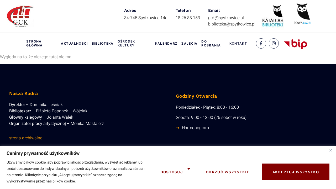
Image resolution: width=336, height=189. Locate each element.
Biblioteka (103, 43)
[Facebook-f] (261, 43)
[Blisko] (330, 150)
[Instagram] (274, 43)
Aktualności (74, 43)
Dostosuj (171, 172)
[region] (168, 167)
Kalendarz (166, 43)
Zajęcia (189, 43)
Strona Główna (34, 43)
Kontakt (238, 43)
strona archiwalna (26, 138)
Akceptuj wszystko (295, 172)
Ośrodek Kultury (126, 43)
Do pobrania (210, 43)
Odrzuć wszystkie (227, 172)
